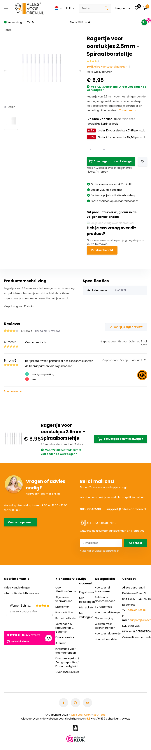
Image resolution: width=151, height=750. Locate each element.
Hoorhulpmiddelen (106, 639)
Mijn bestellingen (87, 600)
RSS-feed (100, 715)
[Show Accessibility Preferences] (142, 375)
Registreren (86, 592)
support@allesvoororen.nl (126, 509)
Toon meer (126, 110)
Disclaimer (62, 607)
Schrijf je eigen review (128, 327)
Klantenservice (64, 637)
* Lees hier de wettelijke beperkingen (99, 550)
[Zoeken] (106, 8)
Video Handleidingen (17, 587)
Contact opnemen (20, 522)
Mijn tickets (86, 607)
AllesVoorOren (103, 72)
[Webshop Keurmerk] (75, 738)
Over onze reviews (67, 672)
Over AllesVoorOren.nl (65, 589)
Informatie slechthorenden (21, 593)
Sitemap (60, 643)
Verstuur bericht (102, 250)
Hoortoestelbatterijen (108, 633)
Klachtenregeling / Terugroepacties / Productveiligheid (67, 662)
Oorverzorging (104, 618)
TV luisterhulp (103, 607)
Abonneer (135, 543)
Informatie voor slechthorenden (65, 651)
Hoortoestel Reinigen (108, 612)
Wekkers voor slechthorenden (105, 626)
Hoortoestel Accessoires (102, 589)
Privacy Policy (64, 612)
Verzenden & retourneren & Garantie (64, 628)
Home (8, 30)
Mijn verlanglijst (86, 615)
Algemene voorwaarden (63, 599)
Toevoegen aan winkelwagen (123, 439)
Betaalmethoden (66, 618)
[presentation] (5, 71)
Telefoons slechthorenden (105, 599)
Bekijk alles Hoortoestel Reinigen (107, 66)
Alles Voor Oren (81, 715)
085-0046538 (90, 509)
